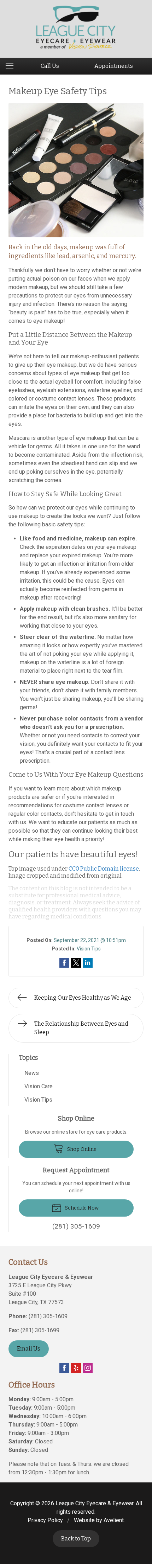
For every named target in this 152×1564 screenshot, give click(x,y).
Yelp (76, 1368)
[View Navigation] (12, 66)
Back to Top (76, 1538)
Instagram (88, 1368)
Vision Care (38, 1086)
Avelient (114, 1520)
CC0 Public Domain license (104, 868)
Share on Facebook (64, 963)
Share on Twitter (76, 963)
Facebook (64, 1368)
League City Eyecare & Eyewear (94, 1503)
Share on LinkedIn (88, 963)
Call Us (50, 66)
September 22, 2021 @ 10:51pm (90, 940)
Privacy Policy (45, 1520)
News (31, 1073)
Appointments (113, 66)
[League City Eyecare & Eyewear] (76, 28)
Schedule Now (81, 1208)
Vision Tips (89, 948)
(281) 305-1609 (48, 1316)
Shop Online (81, 1149)
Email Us (28, 1348)
